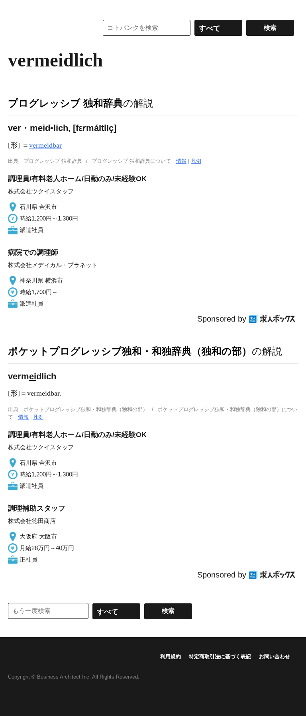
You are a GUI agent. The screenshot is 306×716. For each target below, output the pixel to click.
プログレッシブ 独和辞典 (65, 103)
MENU (16, 8)
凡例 (196, 161)
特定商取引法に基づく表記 (220, 656)
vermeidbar (45, 145)
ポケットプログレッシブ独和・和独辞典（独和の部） (130, 351)
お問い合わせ (274, 656)
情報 (181, 161)
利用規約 (170, 656)
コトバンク (47, 28)
